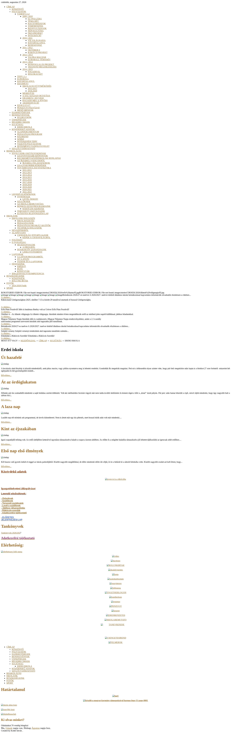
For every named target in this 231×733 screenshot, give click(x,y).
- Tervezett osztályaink (12, 503)
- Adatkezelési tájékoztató (14, 513)
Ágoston (36, 728)
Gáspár (9, 728)
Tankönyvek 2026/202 (10, 533)
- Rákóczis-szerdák (10, 510)
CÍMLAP (43, 341)
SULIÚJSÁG (56, 341)
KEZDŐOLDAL (28, 341)
